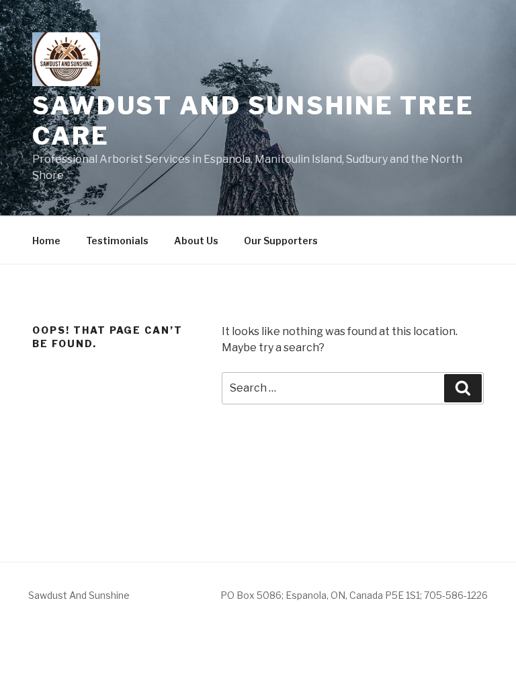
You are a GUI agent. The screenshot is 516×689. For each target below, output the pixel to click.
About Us (196, 240)
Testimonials (117, 240)
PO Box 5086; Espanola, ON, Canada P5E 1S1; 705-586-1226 (354, 595)
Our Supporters (281, 240)
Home (46, 240)
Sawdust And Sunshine (79, 595)
